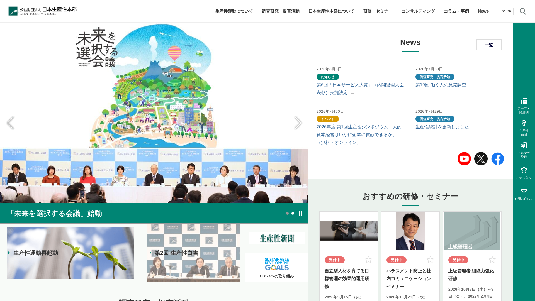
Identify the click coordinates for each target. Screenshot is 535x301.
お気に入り (524, 177)
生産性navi (524, 132)
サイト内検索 (523, 11)
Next (298, 123)
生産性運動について (234, 11)
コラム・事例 (456, 11)
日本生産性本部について (331, 11)
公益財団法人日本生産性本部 (44, 11)
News (483, 11)
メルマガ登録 (524, 154)
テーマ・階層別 (524, 110)
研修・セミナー (378, 11)
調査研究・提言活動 (281, 11)
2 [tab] (292, 213)
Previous (11, 123)
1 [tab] (287, 213)
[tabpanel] (154, 123)
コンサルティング (418, 11)
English (505, 11)
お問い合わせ (524, 198)
